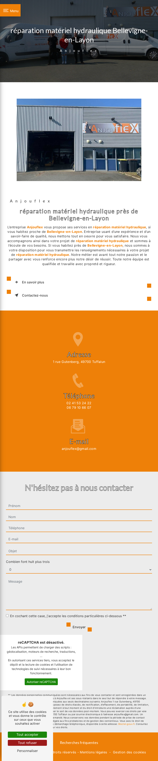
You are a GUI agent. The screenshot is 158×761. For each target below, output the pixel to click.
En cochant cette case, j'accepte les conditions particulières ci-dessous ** (68, 616)
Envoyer (79, 627)
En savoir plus (33, 282)
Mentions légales (93, 752)
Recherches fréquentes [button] (79, 742)
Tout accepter (27, 734)
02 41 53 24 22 (78, 403)
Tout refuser (27, 743)
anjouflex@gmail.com (79, 449)
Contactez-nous (35, 295)
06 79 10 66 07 (79, 407)
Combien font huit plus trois (28, 562)
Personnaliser (27, 751)
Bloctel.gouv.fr (126, 724)
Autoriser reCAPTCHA (41, 682)
